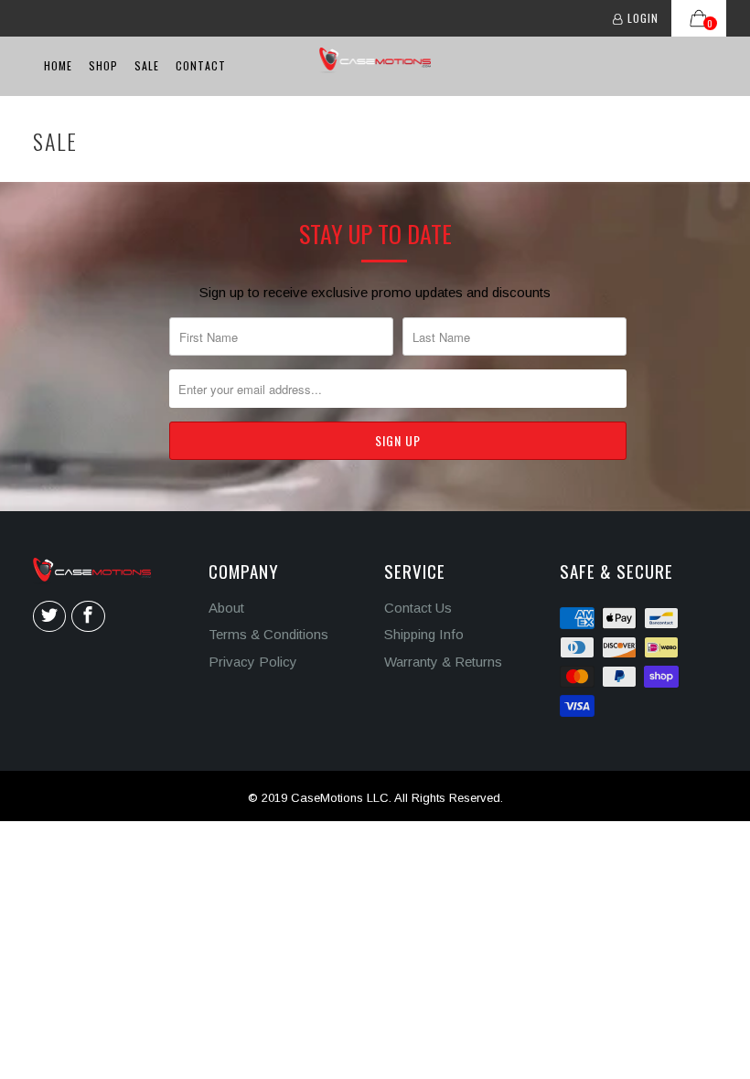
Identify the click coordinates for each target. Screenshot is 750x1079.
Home (58, 65)
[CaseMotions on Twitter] (49, 616)
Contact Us (418, 607)
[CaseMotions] (375, 60)
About (226, 607)
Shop (103, 65)
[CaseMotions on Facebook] (87, 616)
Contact (201, 65)
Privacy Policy (253, 661)
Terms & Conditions (268, 634)
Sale (146, 65)
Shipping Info (424, 634)
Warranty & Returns (443, 661)
